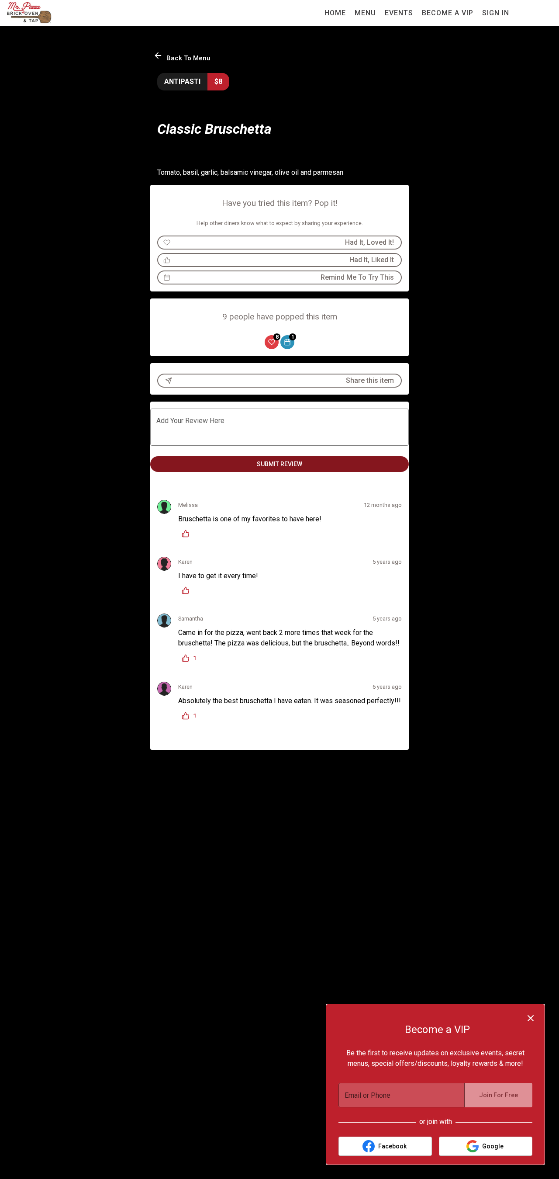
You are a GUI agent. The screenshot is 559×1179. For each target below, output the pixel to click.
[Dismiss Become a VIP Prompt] (530, 1018)
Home (335, 13)
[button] (182, 56)
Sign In (495, 13)
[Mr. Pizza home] (46, 13)
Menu (365, 13)
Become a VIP (447, 13)
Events (399, 13)
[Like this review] (187, 533)
